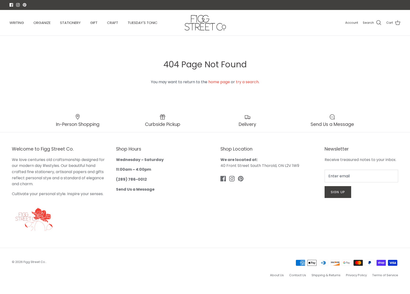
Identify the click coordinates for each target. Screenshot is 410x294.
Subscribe (205, 163)
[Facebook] (198, 178)
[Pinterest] (212, 178)
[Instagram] (205, 178)
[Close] (251, 101)
